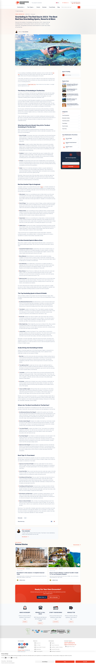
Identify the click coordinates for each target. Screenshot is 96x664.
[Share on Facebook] (51, 521)
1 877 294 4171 (76, 3)
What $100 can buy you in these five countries (72, 99)
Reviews (44, 7)
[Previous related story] (17, 564)
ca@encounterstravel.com (70, 644)
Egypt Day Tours (70, 646)
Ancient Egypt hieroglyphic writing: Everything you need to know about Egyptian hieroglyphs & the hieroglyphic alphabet (73, 104)
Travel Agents (39, 651)
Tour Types (30, 7)
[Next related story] (78, 564)
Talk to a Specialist (53, 597)
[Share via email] (54, 521)
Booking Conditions (55, 651)
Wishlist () (66, 2)
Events (38, 7)
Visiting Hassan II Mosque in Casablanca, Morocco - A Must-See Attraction (72, 85)
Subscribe (70, 166)
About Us (38, 643)
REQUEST (40, 623)
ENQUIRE (24, 621)
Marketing (38, 649)
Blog (59, 7)
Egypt (42, 186)
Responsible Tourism (41, 647)
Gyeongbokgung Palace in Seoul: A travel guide (72, 90)
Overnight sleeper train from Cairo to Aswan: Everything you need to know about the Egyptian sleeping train (73, 94)
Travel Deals (52, 7)
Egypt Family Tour (32, 84)
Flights (52, 643)
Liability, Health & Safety (57, 647)
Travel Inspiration (19, 14)
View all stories (76, 544)
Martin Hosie (22, 580)
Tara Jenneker (25, 31)
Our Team (38, 645)
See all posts (24, 536)
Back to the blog (20, 11)
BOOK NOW (56, 621)
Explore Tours (41, 597)
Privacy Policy (21, 650)
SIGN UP (71, 621)
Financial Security (55, 649)
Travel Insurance (55, 645)
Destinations (20, 7)
